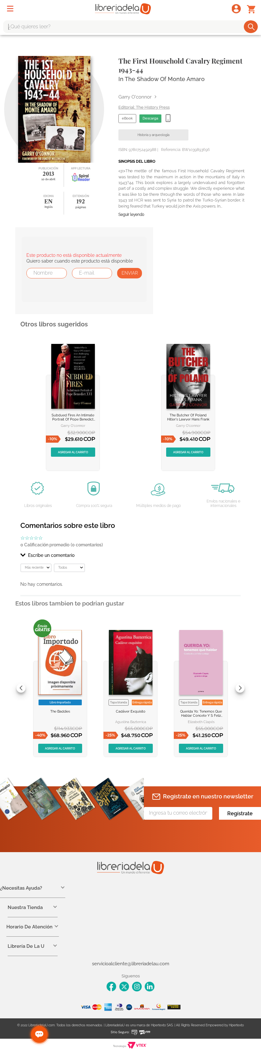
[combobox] (130, 26)
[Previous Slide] (21, 688)
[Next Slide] (240, 688)
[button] (130, 555)
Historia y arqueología (153, 135)
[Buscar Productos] (251, 26)
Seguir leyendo (131, 215)
